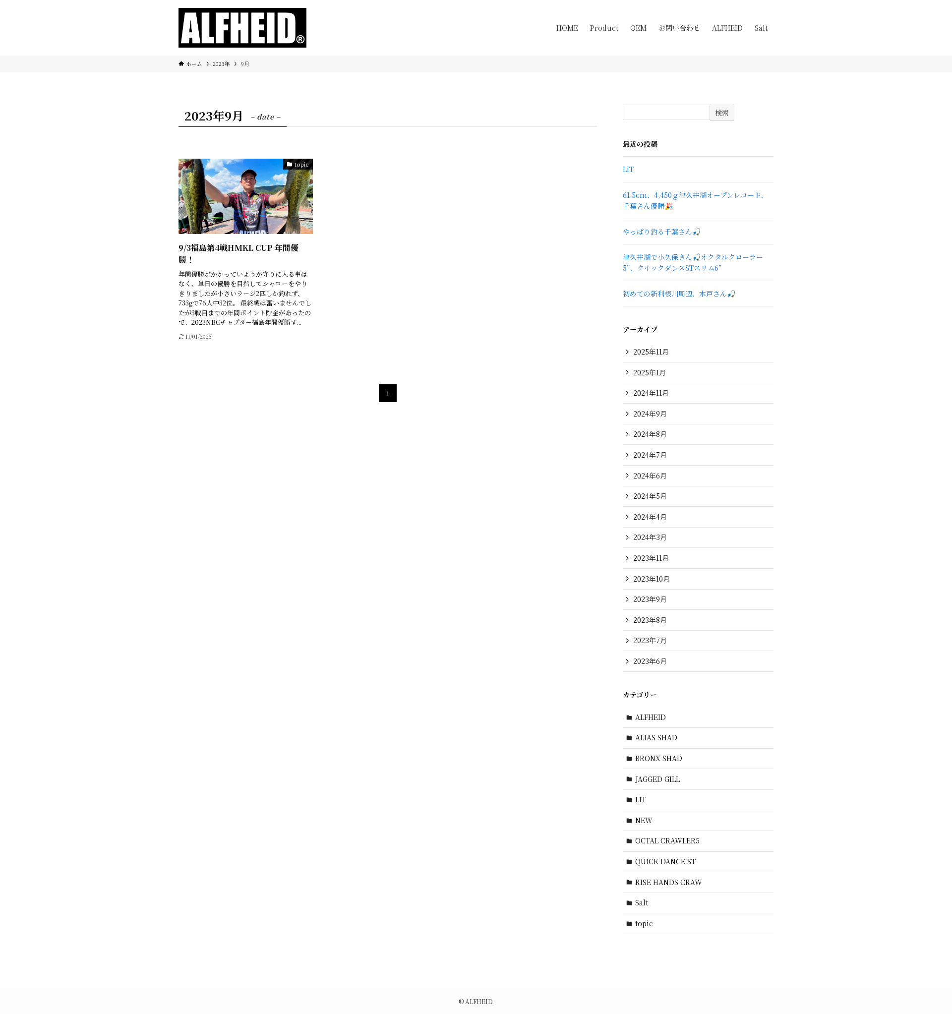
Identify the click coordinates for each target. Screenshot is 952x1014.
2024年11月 (651, 393)
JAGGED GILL (657, 779)
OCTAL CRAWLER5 (667, 840)
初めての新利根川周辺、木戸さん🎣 (679, 293)
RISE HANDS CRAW (668, 882)
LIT (628, 169)
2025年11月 (651, 352)
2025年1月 (649, 372)
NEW (644, 820)
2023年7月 (650, 640)
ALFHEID (650, 717)
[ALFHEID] (242, 28)
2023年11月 (651, 558)
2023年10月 (651, 579)
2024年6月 (650, 475)
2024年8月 (650, 434)
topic (644, 923)
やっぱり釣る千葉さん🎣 (662, 232)
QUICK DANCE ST (665, 861)
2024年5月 (650, 496)
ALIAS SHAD (656, 737)
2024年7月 (650, 455)
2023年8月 (650, 620)
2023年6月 (650, 661)
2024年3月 (650, 537)
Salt (641, 902)
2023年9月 (650, 599)
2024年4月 (650, 517)
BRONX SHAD (658, 758)
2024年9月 (650, 413)
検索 (722, 113)
